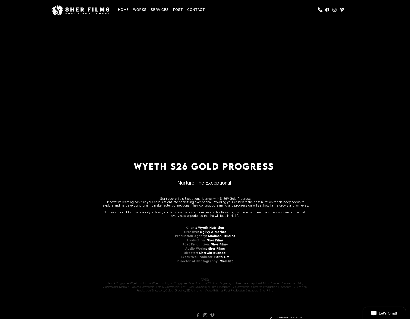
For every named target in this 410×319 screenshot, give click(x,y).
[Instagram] (334, 9)
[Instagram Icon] (205, 315)
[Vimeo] (341, 9)
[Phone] (320, 9)
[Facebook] (327, 9)
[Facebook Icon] (198, 315)
